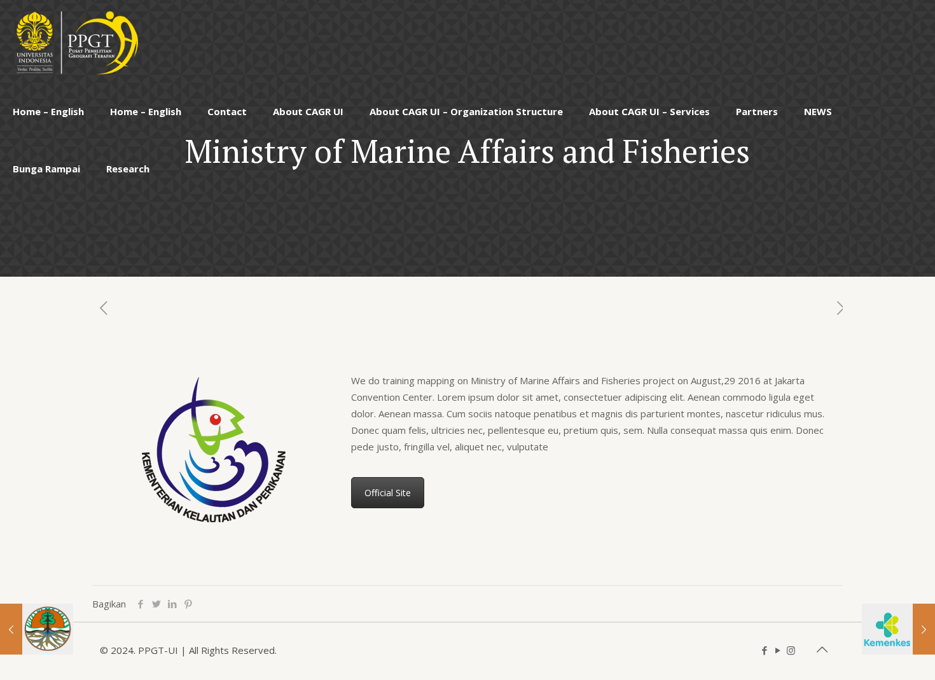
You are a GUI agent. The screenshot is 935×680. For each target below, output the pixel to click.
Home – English (48, 111)
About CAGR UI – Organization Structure (466, 111)
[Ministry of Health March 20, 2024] (898, 629)
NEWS (818, 111)
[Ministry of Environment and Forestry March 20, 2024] (36, 629)
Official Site (387, 493)
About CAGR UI (308, 111)
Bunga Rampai (46, 168)
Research (127, 168)
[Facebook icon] (764, 650)
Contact (227, 111)
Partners (757, 111)
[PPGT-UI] (75, 41)
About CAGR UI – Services (649, 111)
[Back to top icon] (821, 649)
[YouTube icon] (777, 650)
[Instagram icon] (791, 650)
